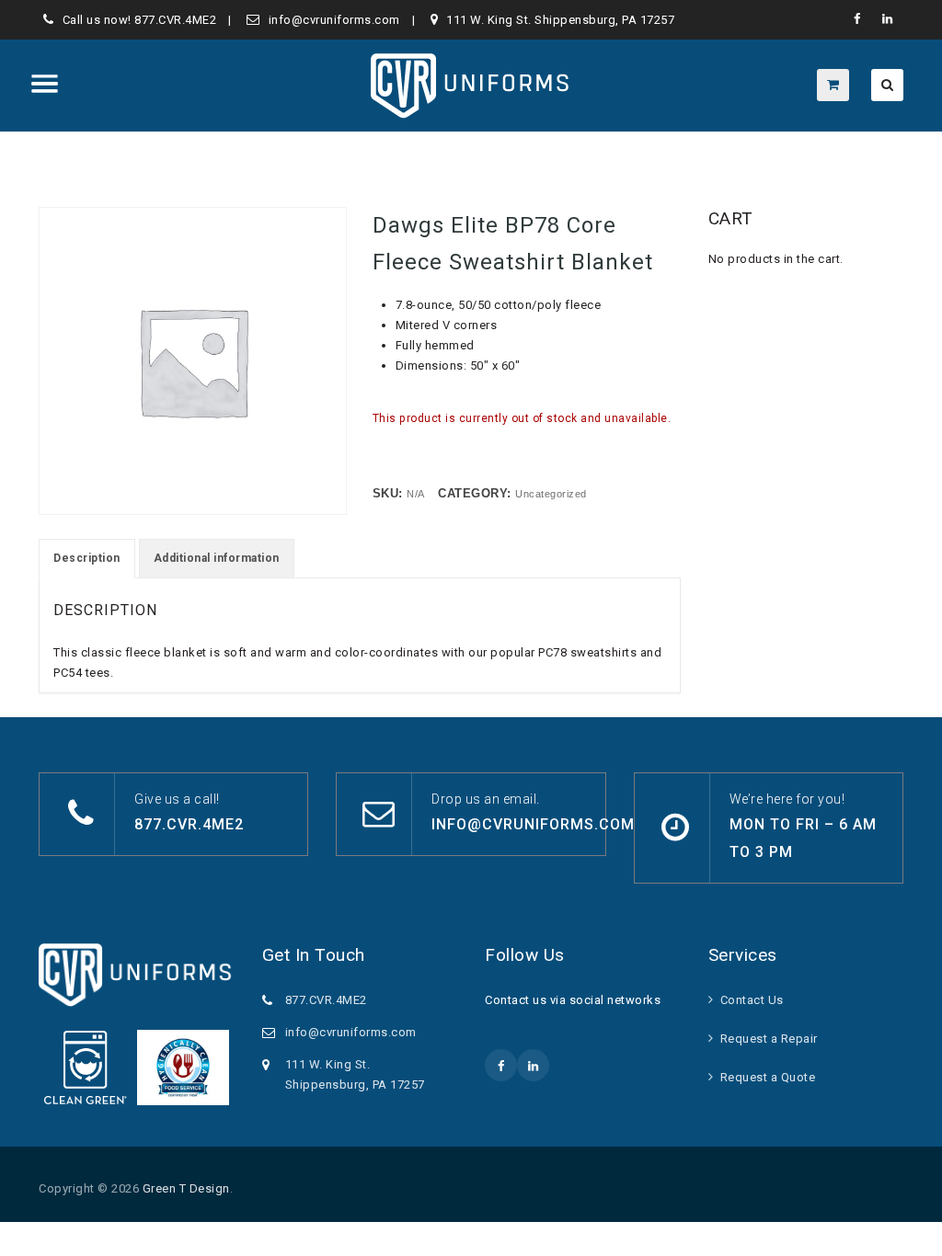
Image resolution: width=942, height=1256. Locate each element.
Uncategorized (551, 493)
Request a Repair (769, 1038)
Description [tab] (87, 558)
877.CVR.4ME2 (175, 20)
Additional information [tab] (217, 558)
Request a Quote (768, 1077)
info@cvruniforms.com (334, 20)
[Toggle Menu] (45, 84)
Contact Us (752, 1000)
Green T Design (186, 1188)
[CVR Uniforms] (471, 85)
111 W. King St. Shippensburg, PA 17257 (560, 20)
